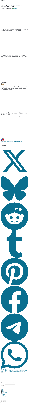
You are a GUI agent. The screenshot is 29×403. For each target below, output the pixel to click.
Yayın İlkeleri (4, 393)
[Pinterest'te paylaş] (14, 285)
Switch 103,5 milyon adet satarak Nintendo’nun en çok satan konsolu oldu (11, 141)
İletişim (3, 397)
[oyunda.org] (3, 1)
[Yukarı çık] (0, 402)
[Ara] (27, 1)
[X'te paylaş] (14, 174)
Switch (6, 3)
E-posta (2, 382)
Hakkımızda (3, 390)
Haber (1, 3)
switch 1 (4, 369)
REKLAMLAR (4, 394)
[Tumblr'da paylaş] (14, 257)
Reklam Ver (3, 395)
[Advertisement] (14, 19)
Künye (3, 391)
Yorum (2, 379)
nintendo (2, 369)
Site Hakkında (4, 396)
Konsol (4, 3)
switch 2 (6, 369)
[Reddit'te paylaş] (14, 229)
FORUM (3, 389)
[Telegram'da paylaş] (14, 340)
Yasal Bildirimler (4, 392)
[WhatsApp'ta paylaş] (14, 368)
